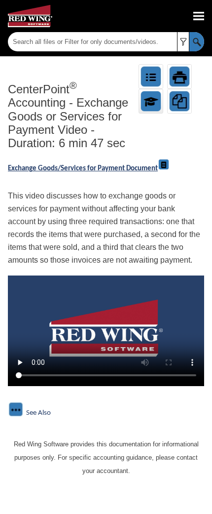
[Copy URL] (179, 101)
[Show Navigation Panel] (199, 16)
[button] (183, 41)
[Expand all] (151, 76)
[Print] (179, 76)
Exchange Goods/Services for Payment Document (83, 168)
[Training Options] (151, 101)
